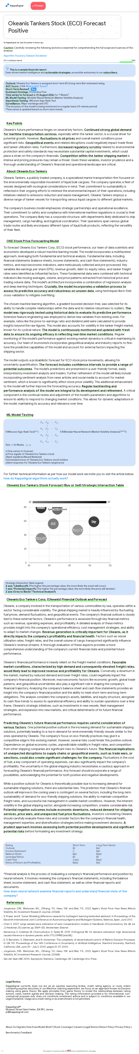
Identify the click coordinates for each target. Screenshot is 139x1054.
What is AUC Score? (37, 86)
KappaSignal (16, 5)
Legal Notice (91, 1027)
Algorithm (9, 55)
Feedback (26, 1032)
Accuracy (20, 55)
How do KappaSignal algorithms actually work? (36, 478)
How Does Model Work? (39, 1027)
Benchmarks (12, 1032)
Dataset (30, 55)
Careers (78, 1027)
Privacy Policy (123, 1027)
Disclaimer (41, 55)
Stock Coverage (63, 1027)
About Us (11, 1027)
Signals (21, 1027)
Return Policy (107, 1027)
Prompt (40, 5)
